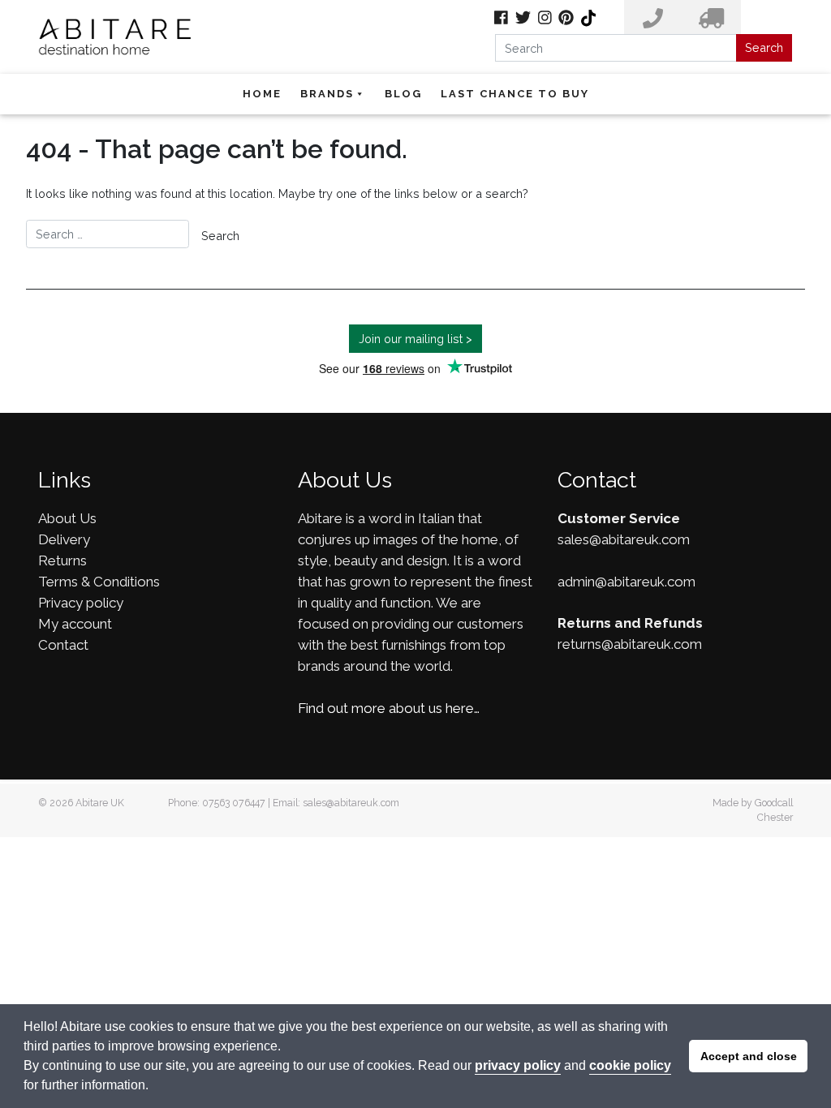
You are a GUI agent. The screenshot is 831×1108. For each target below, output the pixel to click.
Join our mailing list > (415, 339)
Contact (63, 645)
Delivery (64, 539)
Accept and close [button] (748, 1056)
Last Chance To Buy (515, 94)
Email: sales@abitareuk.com (336, 803)
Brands (327, 94)
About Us (67, 518)
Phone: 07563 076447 (216, 803)
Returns (62, 560)
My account (75, 624)
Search (764, 47)
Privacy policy (80, 603)
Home (262, 94)
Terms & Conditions (99, 581)
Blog (403, 94)
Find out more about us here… (389, 708)
